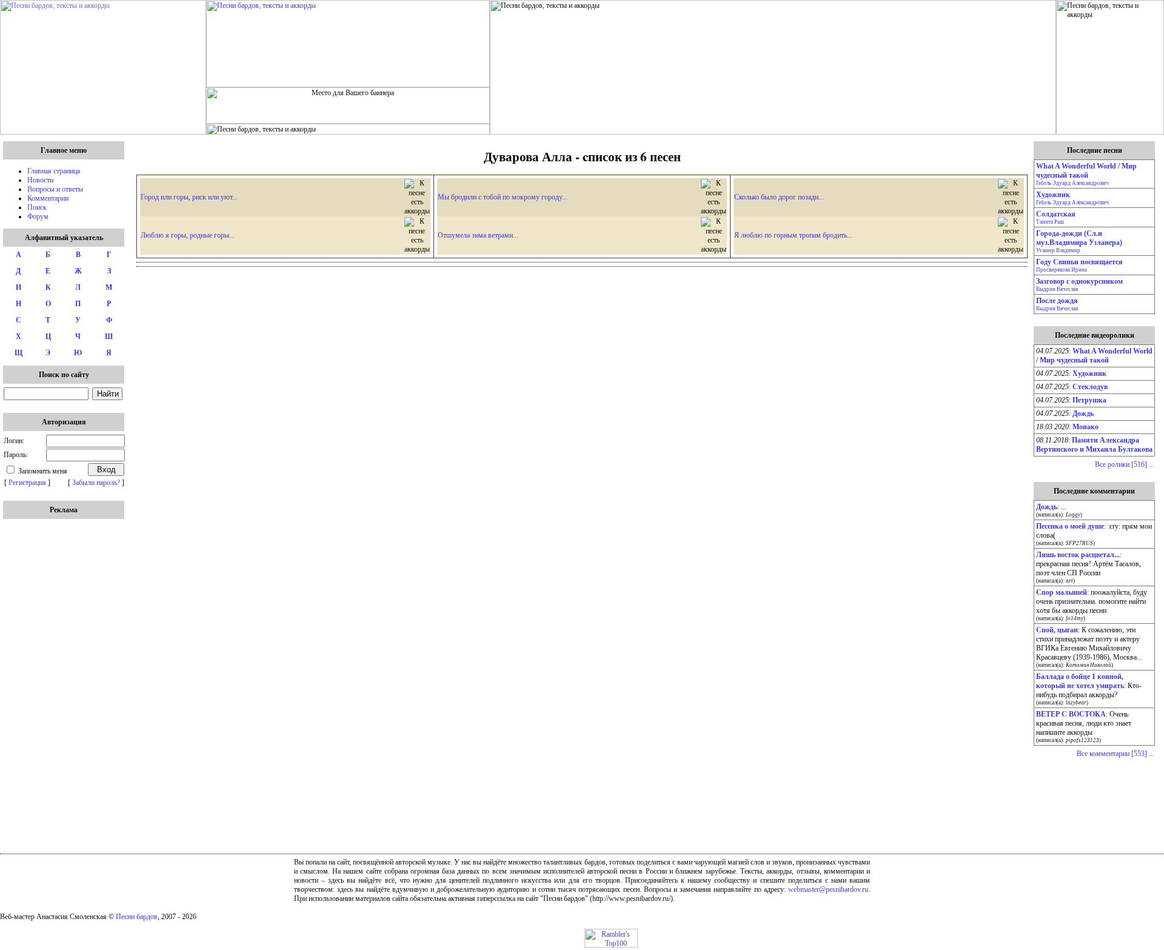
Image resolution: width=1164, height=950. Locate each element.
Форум (37, 216)
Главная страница (53, 171)
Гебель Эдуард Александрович (1072, 183)
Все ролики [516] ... (1124, 464)
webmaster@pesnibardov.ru (828, 889)
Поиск (37, 207)
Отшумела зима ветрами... (478, 235)
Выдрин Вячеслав (1057, 289)
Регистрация (27, 482)
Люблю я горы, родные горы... (188, 235)
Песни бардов (137, 916)
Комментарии (48, 198)
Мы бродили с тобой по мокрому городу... (502, 197)
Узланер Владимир (1058, 250)
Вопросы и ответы (55, 189)
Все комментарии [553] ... (1115, 753)
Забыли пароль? (96, 482)
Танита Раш (1050, 222)
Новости (40, 180)
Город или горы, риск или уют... (189, 197)
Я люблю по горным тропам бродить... (793, 235)
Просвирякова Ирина (1061, 270)
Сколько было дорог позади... (779, 197)
